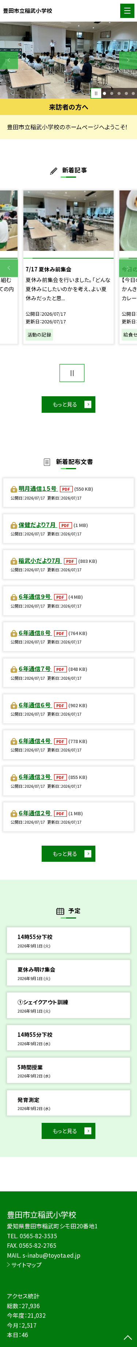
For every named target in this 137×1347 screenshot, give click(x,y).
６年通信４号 (35, 740)
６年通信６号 (35, 705)
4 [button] (126, 93)
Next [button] (128, 60)
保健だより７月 (38, 524)
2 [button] (111, 93)
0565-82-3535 (38, 1236)
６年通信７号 (35, 668)
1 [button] (104, 93)
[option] (68, 60)
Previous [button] (9, 60)
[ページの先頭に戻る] (128, 1338)
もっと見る (65, 404)
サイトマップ (26, 1265)
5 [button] (133, 93)
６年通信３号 (35, 776)
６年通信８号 (35, 632)
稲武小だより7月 (40, 560)
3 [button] (119, 93)
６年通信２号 (35, 813)
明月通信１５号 (38, 488)
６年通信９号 (35, 596)
